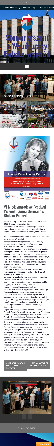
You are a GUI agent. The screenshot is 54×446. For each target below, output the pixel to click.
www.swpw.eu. (15, 267)
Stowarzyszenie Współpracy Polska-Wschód (27, 45)
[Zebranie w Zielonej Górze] (27, 87)
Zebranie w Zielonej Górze (28, 7)
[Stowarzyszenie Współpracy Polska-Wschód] (27, 23)
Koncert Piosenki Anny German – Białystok (15, 365)
